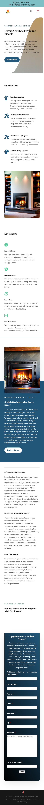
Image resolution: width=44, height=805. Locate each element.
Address (11, 713)
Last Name (12, 684)
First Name (12, 675)
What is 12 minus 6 (15, 762)
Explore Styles (13, 450)
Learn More (12, 59)
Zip (8, 723)
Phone (10, 694)
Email (9, 703)
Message (11, 732)
